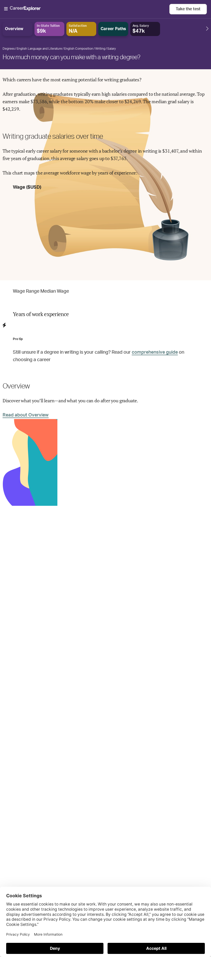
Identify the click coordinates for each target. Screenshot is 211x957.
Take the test (188, 9)
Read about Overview (26, 415)
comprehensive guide (155, 352)
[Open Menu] (86, 9)
